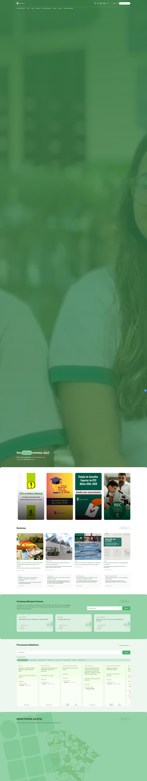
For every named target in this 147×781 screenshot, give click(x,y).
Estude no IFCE (58, 660)
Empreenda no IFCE (42, 660)
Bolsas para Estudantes (22, 660)
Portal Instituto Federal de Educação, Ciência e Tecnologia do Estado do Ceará (22, 3)
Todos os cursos (125, 601)
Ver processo (27, 704)
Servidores (74, 660)
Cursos (28, 8)
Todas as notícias (124, 528)
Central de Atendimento (68, 8)
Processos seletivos (21, 8)
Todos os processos (124, 645)
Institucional (38, 8)
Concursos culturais (32, 660)
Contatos (54, 8)
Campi (32, 8)
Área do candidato (66, 705)
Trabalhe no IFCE (81, 660)
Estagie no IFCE (51, 660)
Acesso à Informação (46, 8)
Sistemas (60, 8)
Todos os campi (125, 719)
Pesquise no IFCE (66, 660)
